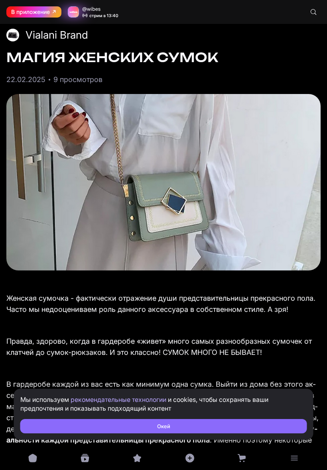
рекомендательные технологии (118, 399)
